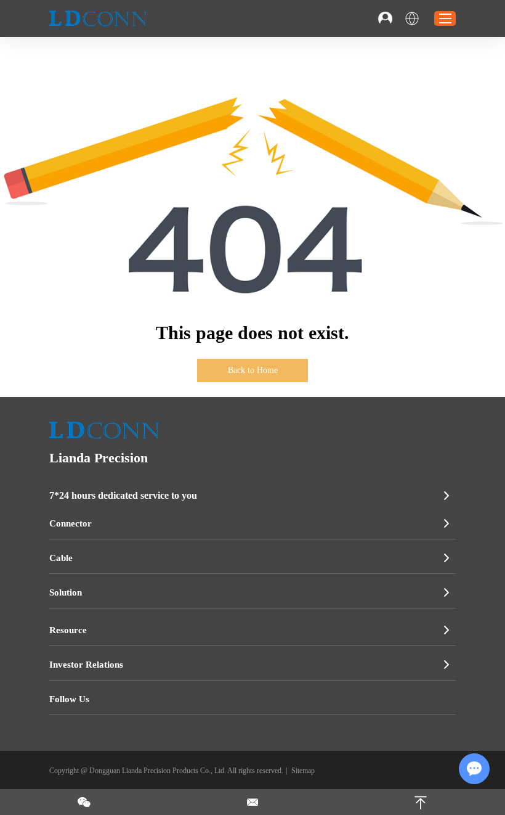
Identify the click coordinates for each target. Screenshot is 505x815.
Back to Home (253, 370)
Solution (65, 592)
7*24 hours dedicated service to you (123, 495)
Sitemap (303, 770)
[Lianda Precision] (98, 18)
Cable (61, 558)
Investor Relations (86, 665)
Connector (70, 523)
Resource (68, 630)
